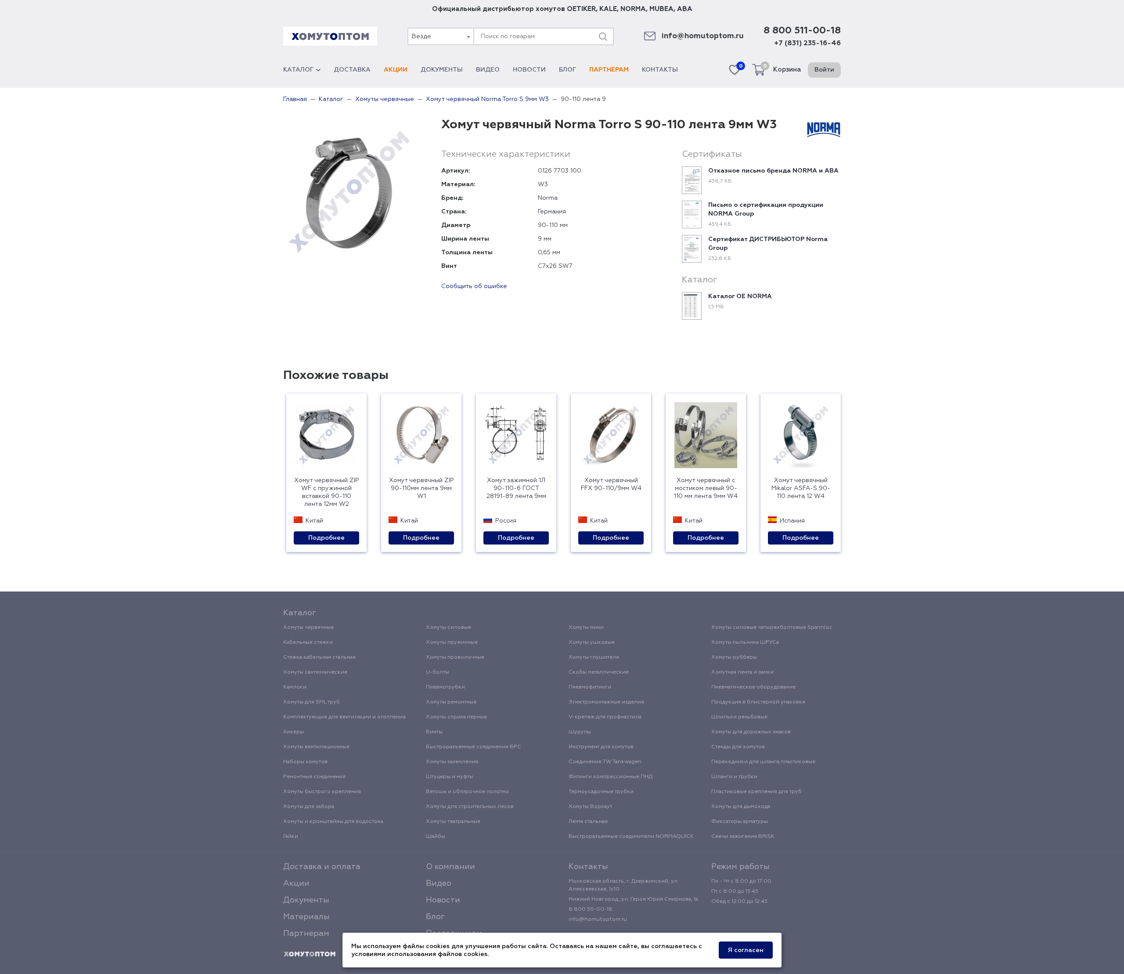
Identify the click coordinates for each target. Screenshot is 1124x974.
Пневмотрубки (445, 687)
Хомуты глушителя (594, 657)
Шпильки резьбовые (739, 717)
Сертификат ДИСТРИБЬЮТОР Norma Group (768, 243)
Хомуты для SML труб (311, 702)
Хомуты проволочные (455, 657)
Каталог (298, 70)
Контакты (660, 70)
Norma (548, 198)
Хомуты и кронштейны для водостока (333, 821)
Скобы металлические (599, 672)
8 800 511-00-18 (802, 31)
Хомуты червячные (308, 627)
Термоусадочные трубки (601, 791)
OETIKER (581, 9)
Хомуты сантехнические (315, 672)
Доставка (352, 70)
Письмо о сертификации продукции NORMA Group (765, 209)
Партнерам (609, 70)
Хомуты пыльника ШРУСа (745, 642)
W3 (543, 184)
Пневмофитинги (590, 687)
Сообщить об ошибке (474, 286)
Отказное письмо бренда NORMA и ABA (773, 171)
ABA (684, 9)
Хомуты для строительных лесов (470, 806)
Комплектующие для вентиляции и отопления (344, 717)
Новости (529, 70)
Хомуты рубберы (734, 657)
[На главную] (309, 954)
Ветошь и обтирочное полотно (467, 791)
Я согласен (746, 950)
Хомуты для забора (308, 806)
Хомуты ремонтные (451, 702)
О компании (450, 867)
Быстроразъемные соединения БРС (473, 747)
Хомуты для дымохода (740, 806)
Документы (442, 70)
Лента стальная (588, 821)
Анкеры (293, 732)
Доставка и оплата (321, 867)
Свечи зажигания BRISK (743, 836)
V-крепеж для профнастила (605, 717)
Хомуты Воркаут (590, 806)
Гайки (290, 836)
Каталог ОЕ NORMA (740, 296)
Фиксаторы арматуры (739, 821)
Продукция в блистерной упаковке (758, 702)
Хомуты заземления (452, 762)
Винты (434, 732)
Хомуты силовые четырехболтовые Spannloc (771, 627)
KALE (608, 9)
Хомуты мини (586, 627)
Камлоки (294, 687)
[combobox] (440, 36)
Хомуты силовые (448, 627)
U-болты (437, 672)
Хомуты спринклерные (456, 717)
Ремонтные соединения (314, 776)
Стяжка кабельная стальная (319, 657)
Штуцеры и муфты (449, 776)
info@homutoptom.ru (703, 36)
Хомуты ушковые (592, 642)
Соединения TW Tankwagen (605, 762)
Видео (488, 70)
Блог (567, 70)
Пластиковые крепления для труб (756, 791)
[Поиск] (603, 36)
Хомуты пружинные (452, 642)
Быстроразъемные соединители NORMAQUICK (631, 836)
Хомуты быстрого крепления (322, 791)
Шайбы (435, 836)
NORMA (633, 9)
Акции (395, 70)
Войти (824, 70)
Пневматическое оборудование (753, 687)
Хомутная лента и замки (742, 672)
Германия (552, 212)
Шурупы (580, 732)
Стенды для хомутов (738, 747)
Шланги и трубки (734, 776)
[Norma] (824, 128)
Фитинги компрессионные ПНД (610, 776)
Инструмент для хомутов (601, 747)
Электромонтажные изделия (606, 702)
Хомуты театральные (453, 821)
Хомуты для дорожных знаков (751, 732)
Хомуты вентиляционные (316, 747)
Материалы (306, 917)
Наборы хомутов (305, 762)
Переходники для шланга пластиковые (763, 762)
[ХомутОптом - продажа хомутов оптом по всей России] (330, 36)
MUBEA (661, 9)
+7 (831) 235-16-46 (807, 43)
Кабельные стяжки (308, 642)
